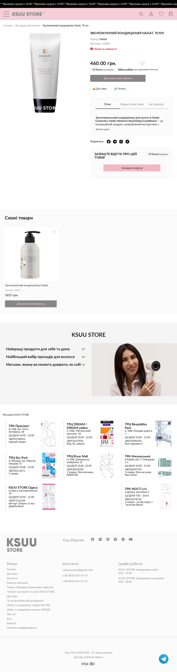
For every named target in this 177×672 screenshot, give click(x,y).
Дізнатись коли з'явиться (31, 303)
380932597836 (75, 441)
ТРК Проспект (19, 426)
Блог (9, 618)
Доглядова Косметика (27, 25)
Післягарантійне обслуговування (25, 600)
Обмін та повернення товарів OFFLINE (28, 605)
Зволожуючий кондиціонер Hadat (26, 285)
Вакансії (11, 623)
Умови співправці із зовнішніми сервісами (30, 587)
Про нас (11, 614)
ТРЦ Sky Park (18, 457)
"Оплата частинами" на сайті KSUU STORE (30, 591)
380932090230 (133, 441)
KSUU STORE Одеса (23, 487)
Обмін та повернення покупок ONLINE (28, 609)
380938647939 (133, 469)
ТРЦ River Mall (77, 456)
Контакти (12, 578)
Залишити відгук (132, 167)
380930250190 (75, 469)
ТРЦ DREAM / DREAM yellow (77, 425)
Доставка (12, 573)
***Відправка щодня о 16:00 (16, 4)
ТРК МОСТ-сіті (136, 489)
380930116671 (17, 470)
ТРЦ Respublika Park (136, 425)
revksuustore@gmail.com (78, 569)
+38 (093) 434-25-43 (75, 581)
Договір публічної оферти (88, 657)
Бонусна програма (17, 582)
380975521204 (17, 500)
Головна (7, 25)
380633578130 (133, 499)
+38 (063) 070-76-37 (75, 575)
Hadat (103, 39)
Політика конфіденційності (22, 627)
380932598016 (17, 439)
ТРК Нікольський (137, 456)
